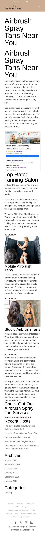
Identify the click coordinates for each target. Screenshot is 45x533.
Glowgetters (26, 507)
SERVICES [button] (9, 417)
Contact (9, 513)
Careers (20, 503)
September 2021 (12, 464)
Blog (16, 513)
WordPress (28, 530)
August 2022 (10, 460)
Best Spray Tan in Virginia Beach (19, 441)
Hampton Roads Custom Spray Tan (20, 433)
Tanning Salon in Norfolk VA (17, 437)
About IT (15, 507)
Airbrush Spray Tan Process (21, 517)
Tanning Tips (10, 492)
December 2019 (11, 477)
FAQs (33, 510)
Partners (11, 503)
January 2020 (10, 473)
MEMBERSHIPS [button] (23, 417)
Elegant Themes (28, 527)
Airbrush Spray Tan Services (18, 510)
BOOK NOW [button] (10, 235)
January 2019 (10, 481)
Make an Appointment (29, 513)
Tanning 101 (30, 503)
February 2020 (11, 468)
